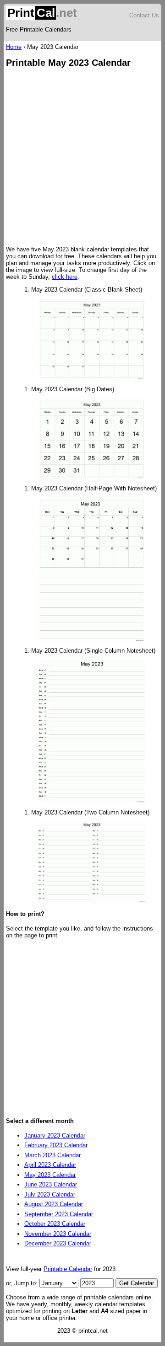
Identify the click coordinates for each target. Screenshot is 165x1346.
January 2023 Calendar (54, 1135)
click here (64, 276)
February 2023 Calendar (56, 1145)
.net (42, 13)
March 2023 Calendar (52, 1155)
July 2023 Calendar (49, 1194)
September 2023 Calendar (58, 1214)
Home (14, 46)
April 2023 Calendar (50, 1164)
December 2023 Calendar (57, 1243)
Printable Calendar (68, 1269)
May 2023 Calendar (50, 1174)
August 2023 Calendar (53, 1204)
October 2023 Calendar (54, 1223)
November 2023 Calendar (57, 1233)
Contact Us (144, 15)
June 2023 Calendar (50, 1184)
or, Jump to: (22, 1283)
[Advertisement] (82, 157)
